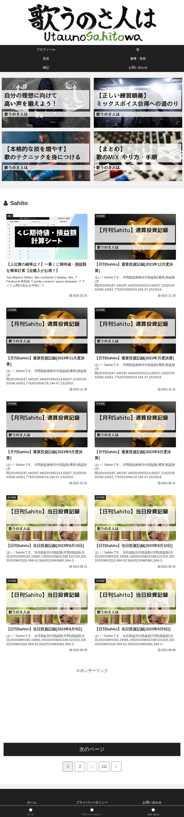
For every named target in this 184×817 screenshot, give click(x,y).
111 (104, 766)
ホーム (32, 802)
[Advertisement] (92, 705)
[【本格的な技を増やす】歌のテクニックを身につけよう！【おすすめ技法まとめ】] (46, 156)
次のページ (92, 749)
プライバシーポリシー (92, 802)
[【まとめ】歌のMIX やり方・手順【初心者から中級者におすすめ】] (138, 156)
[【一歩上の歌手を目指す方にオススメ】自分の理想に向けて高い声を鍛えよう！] (46, 103)
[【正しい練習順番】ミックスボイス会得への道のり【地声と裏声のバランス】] (138, 103)
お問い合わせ (152, 802)
